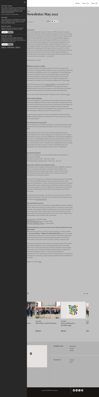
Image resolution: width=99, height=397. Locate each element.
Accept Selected (11, 47)
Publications (73, 346)
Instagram (82, 390)
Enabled (10, 32)
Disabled (4, 32)
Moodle (72, 350)
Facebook (57, 21)
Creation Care (31, 219)
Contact (72, 348)
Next (87, 293)
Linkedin (55, 21)
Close (25, 2)
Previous (84, 293)
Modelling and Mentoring (34, 221)
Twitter (52, 21)
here (68, 94)
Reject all (18, 47)
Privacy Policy (54, 390)
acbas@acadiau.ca (41, 199)
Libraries (72, 360)
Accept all (3, 47)
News (71, 362)
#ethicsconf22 (49, 84)
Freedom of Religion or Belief (35, 223)
